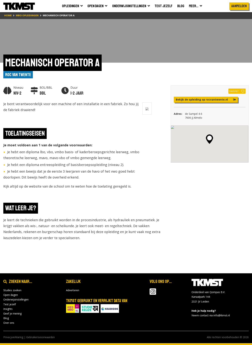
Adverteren (72, 290)
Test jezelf (9, 304)
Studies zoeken (12, 290)
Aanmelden (239, 6)
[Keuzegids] (110, 308)
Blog (6, 318)
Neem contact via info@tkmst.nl (210, 315)
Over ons (8, 322)
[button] (209, 139)
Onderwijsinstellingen (16, 299)
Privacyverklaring (13, 337)
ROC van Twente (18, 74)
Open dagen (10, 295)
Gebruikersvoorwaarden (40, 337)
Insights (8, 309)
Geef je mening (12, 313)
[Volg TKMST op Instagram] (153, 293)
